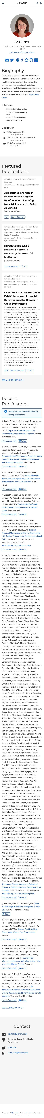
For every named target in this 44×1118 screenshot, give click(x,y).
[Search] (37, 3)
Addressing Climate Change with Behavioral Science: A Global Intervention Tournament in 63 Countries (21, 887)
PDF (6, 217)
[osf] (26, 61)
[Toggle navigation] (3, 2)
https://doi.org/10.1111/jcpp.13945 (16, 545)
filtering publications (16, 415)
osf (25, 266)
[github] (31, 61)
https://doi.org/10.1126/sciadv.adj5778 (18, 894)
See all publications (12, 380)
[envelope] (7, 61)
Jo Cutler (22, 3)
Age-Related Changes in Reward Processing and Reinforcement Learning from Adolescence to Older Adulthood (20, 200)
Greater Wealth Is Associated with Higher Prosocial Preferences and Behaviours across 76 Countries (21, 478)
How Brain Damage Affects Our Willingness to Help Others (21, 906)
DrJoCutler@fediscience (18, 1053)
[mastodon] (17, 61)
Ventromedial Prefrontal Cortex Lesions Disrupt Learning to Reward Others (19, 507)
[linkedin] (36, 61)
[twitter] (12, 61)
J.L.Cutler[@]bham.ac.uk (17, 1034)
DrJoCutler (12, 1047)
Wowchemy (14, 1113)
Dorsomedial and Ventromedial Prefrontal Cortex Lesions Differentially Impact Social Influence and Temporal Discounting (22, 459)
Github (23, 441)
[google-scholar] (22, 61)
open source (28, 1113)
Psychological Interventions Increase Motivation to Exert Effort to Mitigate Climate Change (21, 961)
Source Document (18, 217)
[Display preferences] (41, 3)
